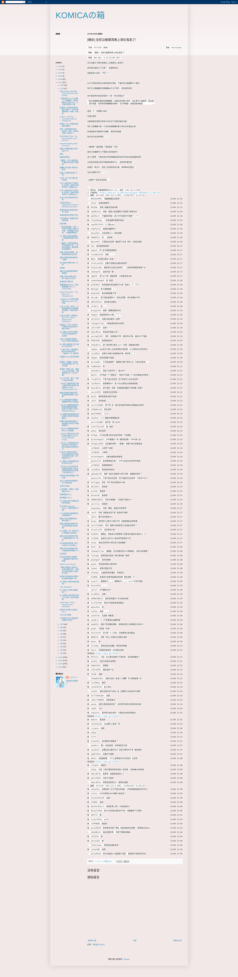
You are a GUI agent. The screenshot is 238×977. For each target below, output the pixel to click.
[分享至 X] (122, 861)
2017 (60, 82)
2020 (60, 76)
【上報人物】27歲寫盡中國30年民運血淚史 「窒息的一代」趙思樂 (69, 352)
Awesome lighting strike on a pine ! (69, 145)
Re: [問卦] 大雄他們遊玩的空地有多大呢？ (69, 462)
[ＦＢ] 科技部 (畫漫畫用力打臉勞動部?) (69, 514)
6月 (61, 637)
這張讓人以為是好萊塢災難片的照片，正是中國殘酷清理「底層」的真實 (69, 111)
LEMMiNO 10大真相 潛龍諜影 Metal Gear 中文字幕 (69, 301)
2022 (60, 70)
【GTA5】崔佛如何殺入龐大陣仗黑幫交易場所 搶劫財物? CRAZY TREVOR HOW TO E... (69, 386)
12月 (62, 85)
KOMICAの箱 (80, 15)
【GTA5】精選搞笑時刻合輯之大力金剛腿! (69, 429)
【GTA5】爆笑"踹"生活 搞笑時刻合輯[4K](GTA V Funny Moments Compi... (69, 437)
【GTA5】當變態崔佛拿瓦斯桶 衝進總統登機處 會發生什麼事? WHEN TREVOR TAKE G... (69, 408)
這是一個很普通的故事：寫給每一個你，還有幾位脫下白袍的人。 (69, 131)
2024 (60, 66)
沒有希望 (63, 554)
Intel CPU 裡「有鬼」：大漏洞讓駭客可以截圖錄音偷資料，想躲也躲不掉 (69, 309)
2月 (61, 650)
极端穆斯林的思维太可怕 (69, 215)
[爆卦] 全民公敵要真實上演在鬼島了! (69, 520)
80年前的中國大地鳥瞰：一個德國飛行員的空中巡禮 (69, 559)
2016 (60, 657)
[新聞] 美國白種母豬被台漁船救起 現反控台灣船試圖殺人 (69, 423)
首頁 (134, 941)
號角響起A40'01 (66, 498)
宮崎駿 (62, 268)
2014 (60, 664)
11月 (62, 89)
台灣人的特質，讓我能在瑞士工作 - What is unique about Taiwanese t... (69, 318)
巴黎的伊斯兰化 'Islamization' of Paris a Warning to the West (69, 205)
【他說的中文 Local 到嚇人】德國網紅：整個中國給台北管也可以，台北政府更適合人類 (69, 101)
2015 (60, 661)
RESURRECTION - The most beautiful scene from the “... (68, 138)
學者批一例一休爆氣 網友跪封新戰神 (69, 125)
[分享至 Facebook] (125, 861)
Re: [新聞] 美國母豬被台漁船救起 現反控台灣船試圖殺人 (69, 416)
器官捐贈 (63, 224)
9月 (61, 627)
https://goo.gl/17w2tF (107, 653)
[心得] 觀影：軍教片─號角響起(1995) (69, 490)
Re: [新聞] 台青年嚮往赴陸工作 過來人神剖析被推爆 (69, 597)
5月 (61, 640)
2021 (60, 73)
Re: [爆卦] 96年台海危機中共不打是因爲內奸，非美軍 (69, 334)
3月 (61, 647)
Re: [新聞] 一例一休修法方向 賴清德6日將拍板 (69, 532)
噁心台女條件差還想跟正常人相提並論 (69, 482)
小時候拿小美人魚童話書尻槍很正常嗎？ (69, 619)
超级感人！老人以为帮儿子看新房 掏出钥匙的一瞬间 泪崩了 (69, 327)
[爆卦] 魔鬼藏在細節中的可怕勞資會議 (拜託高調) (69, 526)
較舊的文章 (177, 941)
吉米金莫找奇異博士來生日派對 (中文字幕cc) (69, 544)
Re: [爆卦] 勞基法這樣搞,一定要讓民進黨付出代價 (69, 238)
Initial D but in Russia (68, 564)
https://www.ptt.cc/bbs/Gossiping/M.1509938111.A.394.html (130, 193)
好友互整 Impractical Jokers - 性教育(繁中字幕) (69, 508)
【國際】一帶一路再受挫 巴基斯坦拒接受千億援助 (70, 162)
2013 (60, 667)
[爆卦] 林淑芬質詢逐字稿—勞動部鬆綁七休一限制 (69, 538)
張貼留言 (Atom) (99, 945)
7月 (61, 634)
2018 (60, 79)
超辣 (61, 154)
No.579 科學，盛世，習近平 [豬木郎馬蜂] (69, 379)
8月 (61, 631)
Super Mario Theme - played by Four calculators (68, 605)
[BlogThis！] (120, 861)
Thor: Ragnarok (65, 587)
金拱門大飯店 (65, 486)
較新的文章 (92, 941)
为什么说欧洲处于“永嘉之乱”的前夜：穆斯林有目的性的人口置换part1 (69, 192)
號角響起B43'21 (66, 495)
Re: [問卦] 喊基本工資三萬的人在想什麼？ (69, 345)
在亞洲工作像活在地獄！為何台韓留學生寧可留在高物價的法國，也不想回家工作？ (69, 455)
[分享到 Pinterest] (128, 861)
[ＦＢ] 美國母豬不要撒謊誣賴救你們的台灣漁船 (69, 401)
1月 (61, 653)
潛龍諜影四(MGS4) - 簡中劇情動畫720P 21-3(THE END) (69, 287)
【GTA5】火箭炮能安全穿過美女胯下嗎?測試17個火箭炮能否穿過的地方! (69, 446)
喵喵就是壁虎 (65, 157)
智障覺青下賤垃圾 (66, 282)
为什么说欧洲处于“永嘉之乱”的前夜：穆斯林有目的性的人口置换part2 (69, 185)
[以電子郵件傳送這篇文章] (117, 861)
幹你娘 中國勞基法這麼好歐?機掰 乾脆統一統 (69, 577)
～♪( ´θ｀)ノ (73, 677)
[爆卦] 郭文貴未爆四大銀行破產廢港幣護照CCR (69, 549)
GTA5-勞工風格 (65, 615)
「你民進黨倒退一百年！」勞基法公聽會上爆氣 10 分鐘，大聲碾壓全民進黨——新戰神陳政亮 (69, 230)
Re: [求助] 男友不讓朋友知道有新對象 (69, 502)
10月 (62, 624)
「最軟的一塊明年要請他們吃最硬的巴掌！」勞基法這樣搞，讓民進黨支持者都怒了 (69, 246)
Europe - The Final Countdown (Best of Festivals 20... (68, 119)
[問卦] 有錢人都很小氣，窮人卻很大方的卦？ (69, 277)
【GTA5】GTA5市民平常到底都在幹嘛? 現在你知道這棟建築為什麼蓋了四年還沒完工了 (69, 469)
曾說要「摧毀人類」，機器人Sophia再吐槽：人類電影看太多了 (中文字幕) (69, 372)
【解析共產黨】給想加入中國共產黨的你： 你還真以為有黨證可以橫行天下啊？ (69, 570)
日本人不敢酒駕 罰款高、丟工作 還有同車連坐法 (69, 340)
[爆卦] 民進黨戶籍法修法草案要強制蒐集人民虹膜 (69, 395)
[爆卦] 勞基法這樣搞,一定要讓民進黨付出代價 (69, 253)
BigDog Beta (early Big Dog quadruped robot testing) (69, 93)
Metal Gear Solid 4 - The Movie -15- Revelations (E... (69, 294)
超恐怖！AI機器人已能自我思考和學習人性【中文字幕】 (69, 364)
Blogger (127, 959)
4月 (61, 644)
